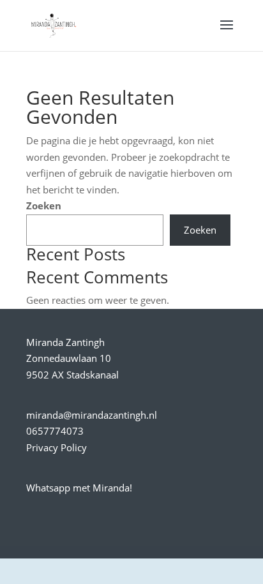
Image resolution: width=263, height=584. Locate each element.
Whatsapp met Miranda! (79, 487)
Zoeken (43, 205)
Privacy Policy (56, 447)
